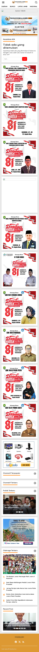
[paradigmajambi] (20, 2)
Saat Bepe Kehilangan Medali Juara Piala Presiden (20, 583)
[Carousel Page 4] (22, 628)
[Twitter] (19, 642)
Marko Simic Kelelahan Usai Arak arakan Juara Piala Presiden (20, 595)
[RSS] (23, 642)
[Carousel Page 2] (20, 512)
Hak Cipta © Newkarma (9, 649)
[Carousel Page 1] (17, 512)
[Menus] (3, 2)
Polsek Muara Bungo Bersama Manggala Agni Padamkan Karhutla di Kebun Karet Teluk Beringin (19, 625)
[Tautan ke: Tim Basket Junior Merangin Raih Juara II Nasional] (19, 564)
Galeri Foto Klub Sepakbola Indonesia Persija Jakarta (19, 601)
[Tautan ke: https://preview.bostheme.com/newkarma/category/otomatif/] (35, 473)
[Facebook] (15, 642)
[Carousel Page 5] (25, 628)
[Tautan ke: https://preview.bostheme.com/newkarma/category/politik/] (35, 491)
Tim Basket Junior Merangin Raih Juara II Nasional (20, 577)
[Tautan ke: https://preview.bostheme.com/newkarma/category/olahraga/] (35, 551)
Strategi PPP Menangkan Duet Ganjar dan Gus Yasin (17, 506)
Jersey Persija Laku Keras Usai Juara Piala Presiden (21, 589)
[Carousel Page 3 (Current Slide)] (22, 512)
